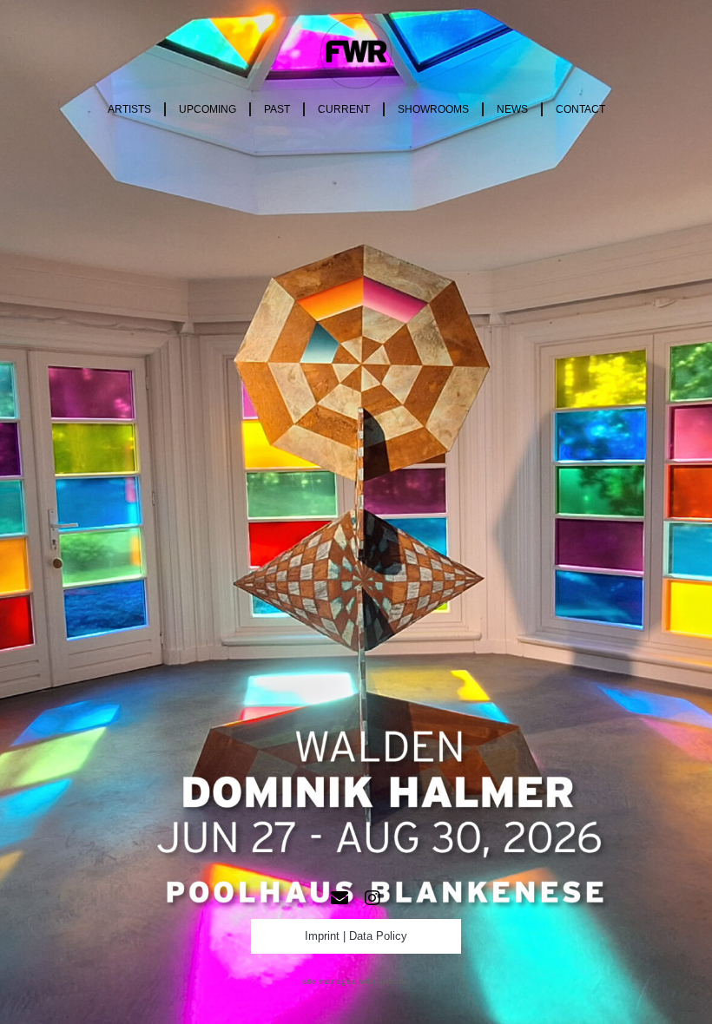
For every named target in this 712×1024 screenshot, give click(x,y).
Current (344, 109)
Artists (129, 109)
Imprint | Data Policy (356, 935)
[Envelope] (339, 898)
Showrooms (433, 109)
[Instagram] (372, 898)
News (512, 109)
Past (277, 109)
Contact (580, 109)
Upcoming (207, 109)
